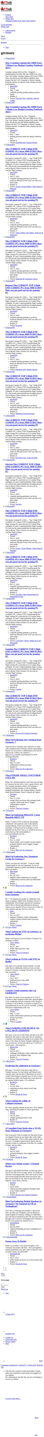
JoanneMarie (14, 1223)
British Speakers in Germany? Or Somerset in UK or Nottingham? (23, 1203)
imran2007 (14, 86)
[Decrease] (7, 1285)
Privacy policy (10, 1341)
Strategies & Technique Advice (27, 279)
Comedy (19, 925)
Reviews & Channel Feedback (26, 733)
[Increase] (5, 1285)
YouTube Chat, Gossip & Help (26, 458)
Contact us (9, 1337)
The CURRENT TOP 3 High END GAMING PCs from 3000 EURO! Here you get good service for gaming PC (23, 151)
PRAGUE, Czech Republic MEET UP (22, 816)
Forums (8, 15)
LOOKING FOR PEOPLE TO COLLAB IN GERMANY (22, 1029)
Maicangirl (14, 871)
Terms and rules (11, 1339)
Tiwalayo (13, 794)
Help (7, 1344)
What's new (9, 19)
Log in (3, 38)
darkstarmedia (15, 1254)
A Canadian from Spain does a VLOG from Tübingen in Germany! (23, 1129)
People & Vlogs (21, 1094)
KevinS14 (13, 1082)
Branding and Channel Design (26, 143)
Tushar (12, 1112)
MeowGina (14, 1047)
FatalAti (13, 1183)
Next (2, 1274)
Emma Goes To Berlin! (16, 1241)
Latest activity (31, 21)
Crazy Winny (14, 942)
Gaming (18, 689)
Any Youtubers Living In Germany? (21, 857)
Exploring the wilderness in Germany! (23, 1065)
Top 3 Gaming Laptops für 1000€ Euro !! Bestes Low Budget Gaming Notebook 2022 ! (24, 65)
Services (19, 504)
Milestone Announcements (25, 414)
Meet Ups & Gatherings (24, 769)
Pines (12, 911)
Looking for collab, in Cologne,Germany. (18, 1102)
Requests (19, 325)
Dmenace (13, 759)
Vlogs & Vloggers (22, 808)
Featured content (11, 21)
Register (8, 32)
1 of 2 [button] (3, 1276)
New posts (9, 17)
